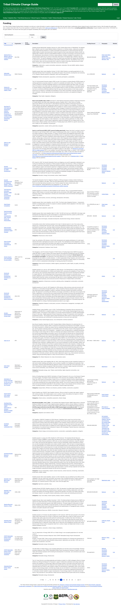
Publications (44, 18)
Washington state (106, 480)
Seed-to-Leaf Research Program (7, 144)
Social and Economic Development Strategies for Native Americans (8, 296)
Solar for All (7, 340)
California (104, 520)
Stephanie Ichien (75, 156)
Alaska (107, 92)
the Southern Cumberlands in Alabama (105, 418)
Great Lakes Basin (106, 54)
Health (50, 18)
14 (50, 580)
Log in (118, 18)
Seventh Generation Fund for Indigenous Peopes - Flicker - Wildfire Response (8, 183)
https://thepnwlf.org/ (67, 11)
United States (105, 194)
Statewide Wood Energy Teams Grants (8, 567)
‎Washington (104, 366)
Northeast (104, 89)
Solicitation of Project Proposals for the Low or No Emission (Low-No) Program (8, 382)
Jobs (75, 18)
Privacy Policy (62, 604)
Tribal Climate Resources (24, 18)
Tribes (107, 537)
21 (70, 580)
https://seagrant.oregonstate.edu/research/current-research (46, 156)
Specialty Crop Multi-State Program (7, 492)
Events (79, 18)
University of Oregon (64, 584)
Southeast (104, 91)
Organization (18, 43)
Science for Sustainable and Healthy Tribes (8, 89)
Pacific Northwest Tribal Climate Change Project (38, 8)
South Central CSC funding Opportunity (7, 395)
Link (114, 57)
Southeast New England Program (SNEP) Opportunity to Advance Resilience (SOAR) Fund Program (8, 407)
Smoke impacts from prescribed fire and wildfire (8, 258)
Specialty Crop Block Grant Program (7, 480)
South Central (105, 394)
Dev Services (76, 604)
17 (58, 580)
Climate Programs (35, 18)
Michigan (104, 59)
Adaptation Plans (12, 18)
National (104, 74)
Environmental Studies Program (77, 584)
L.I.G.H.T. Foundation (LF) (72, 8)
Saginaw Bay (105, 56)
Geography (32, 34)
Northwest (104, 85)
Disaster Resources (68, 18)
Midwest (104, 88)
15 (53, 580)
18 (61, 580)
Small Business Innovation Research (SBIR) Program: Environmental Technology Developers (8, 194)
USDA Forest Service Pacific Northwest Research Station (47, 586)
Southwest (104, 86)
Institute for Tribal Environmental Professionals (74, 586)
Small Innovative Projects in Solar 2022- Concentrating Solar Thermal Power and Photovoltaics (8, 216)
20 (67, 580)
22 (72, 580)
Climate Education (57, 18)
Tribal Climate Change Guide (20, 4)
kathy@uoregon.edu (72, 589)
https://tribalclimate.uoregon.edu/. (11, 12)
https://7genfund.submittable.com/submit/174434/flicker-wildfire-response (50, 186)
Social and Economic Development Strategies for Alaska (7, 276)
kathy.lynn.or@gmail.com (51, 28)
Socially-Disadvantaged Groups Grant (7, 314)
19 (64, 580)
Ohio (108, 59)
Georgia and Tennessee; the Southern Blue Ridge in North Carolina (106, 422)
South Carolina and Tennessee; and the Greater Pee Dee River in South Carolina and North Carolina (106, 430)
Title (8, 44)
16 (56, 580)
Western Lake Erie (106, 58)
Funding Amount (91, 43)
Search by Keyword (9, 34)
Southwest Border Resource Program (8, 455)
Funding (5, 18)
